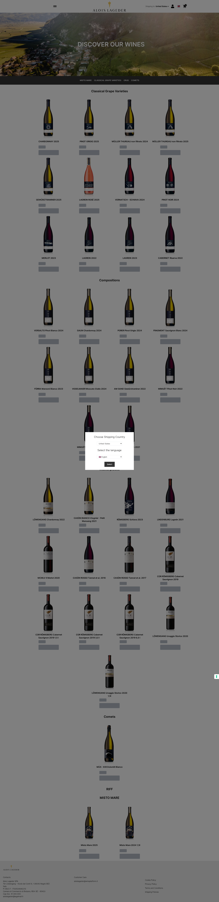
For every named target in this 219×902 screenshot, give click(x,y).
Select (109, 464)
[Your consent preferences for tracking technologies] (216, 676)
